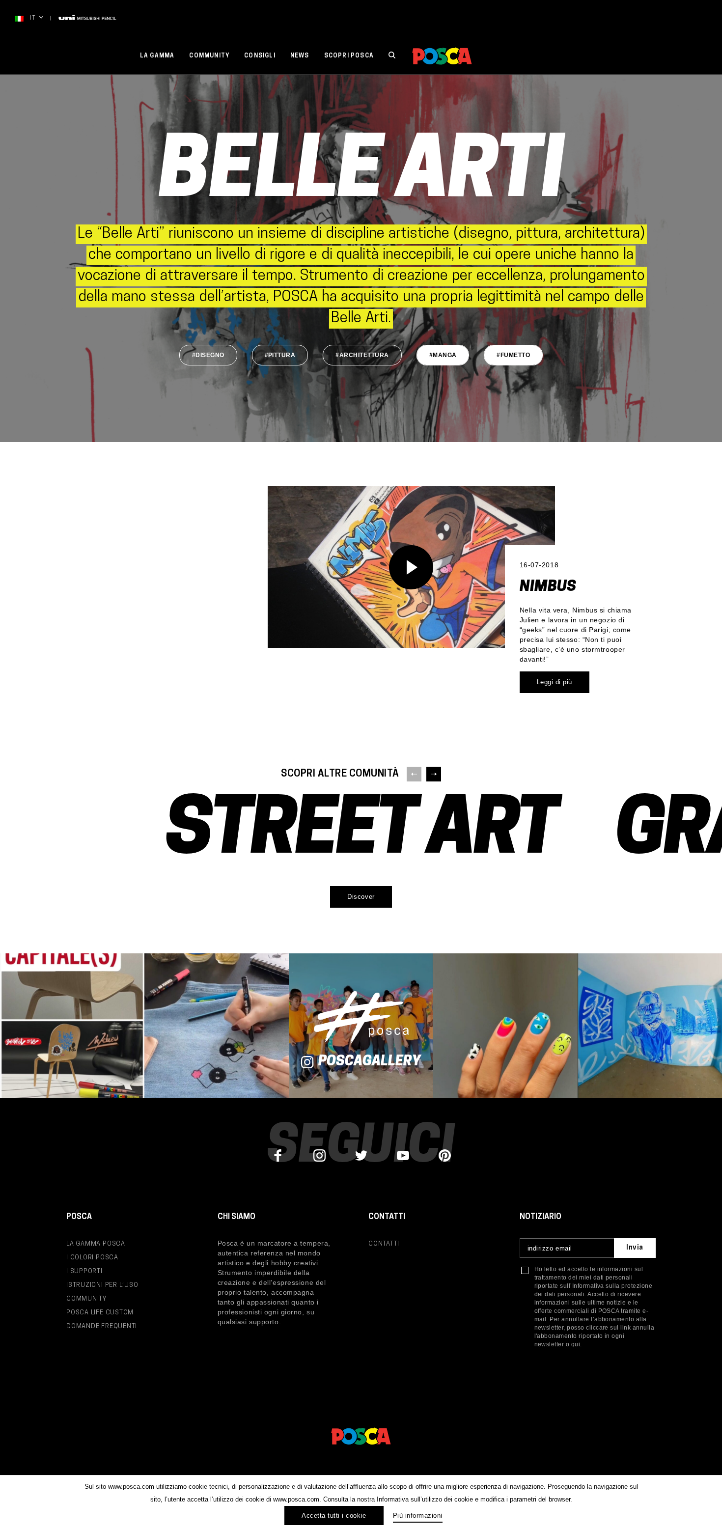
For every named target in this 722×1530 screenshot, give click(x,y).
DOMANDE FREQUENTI (101, 1326)
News (299, 56)
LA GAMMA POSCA (95, 1244)
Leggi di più (554, 682)
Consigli (260, 56)
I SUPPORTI (84, 1271)
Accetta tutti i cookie (334, 1515)
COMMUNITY (86, 1299)
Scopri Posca (349, 56)
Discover (360, 896)
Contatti (383, 1244)
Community (209, 56)
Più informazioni (418, 1515)
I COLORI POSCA (92, 1257)
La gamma (157, 56)
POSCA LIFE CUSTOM (100, 1312)
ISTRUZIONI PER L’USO (102, 1285)
